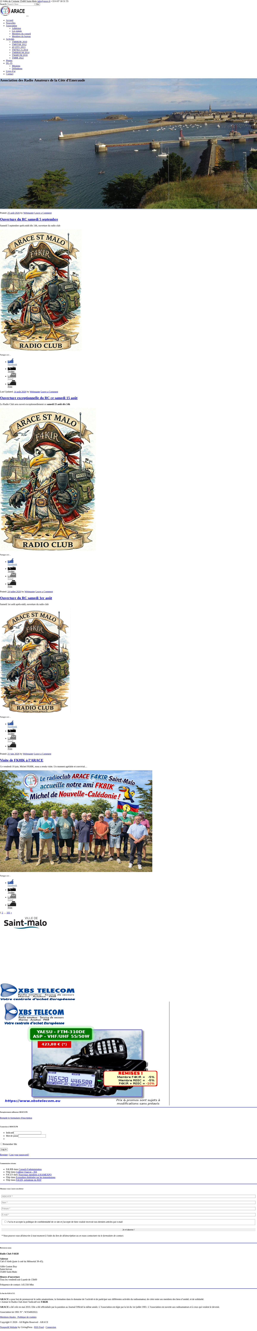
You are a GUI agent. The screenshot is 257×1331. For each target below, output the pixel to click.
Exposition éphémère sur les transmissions (35, 1177)
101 (8, 912)
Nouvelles (10, 23)
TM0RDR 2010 (19, 41)
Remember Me (10, 1144)
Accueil (9, 20)
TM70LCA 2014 (20, 50)
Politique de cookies (27, 1317)
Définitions (17, 68)
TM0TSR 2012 (19, 44)
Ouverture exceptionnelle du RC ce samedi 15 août (38, 398)
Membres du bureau (21, 36)
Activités (10, 39)
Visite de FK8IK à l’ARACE (21, 760)
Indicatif (10, 1132)
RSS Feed (39, 1327)
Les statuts (17, 31)
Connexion (51, 1327)
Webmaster (28, 213)
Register (4, 1154)
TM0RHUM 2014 (20, 52)
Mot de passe (12, 1136)
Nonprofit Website (8, 1327)
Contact (9, 74)
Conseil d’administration (30, 1169)
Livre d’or (10, 71)
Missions (16, 66)
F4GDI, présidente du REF (28, 1180)
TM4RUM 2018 (20, 55)
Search (3, 4)
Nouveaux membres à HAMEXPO (35, 1174)
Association (11, 25)
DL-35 (9, 63)
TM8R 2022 (18, 58)
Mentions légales (9, 1317)
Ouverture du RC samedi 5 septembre (29, 219)
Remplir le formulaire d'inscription (16, 1118)
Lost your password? (19, 1154)
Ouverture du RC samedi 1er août (26, 598)
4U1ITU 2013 (18, 47)
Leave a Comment (43, 213)
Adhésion (16, 28)
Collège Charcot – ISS (26, 1172)
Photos (9, 60)
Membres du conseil (21, 33)
